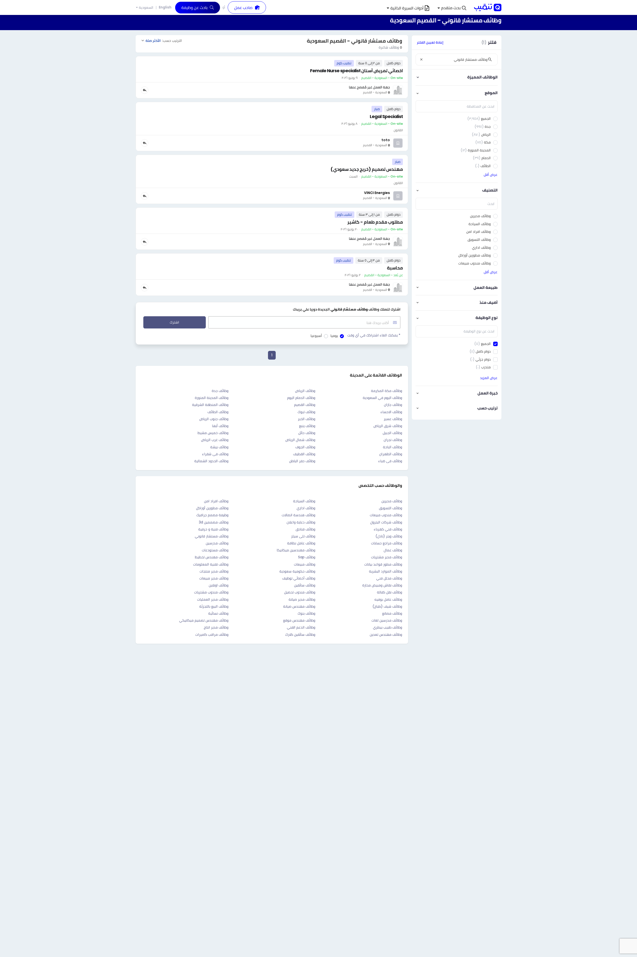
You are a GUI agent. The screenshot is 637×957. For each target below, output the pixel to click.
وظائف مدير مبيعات (213, 578)
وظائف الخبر (306, 418)
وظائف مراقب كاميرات (211, 634)
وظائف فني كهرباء (388, 529)
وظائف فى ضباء (390, 460)
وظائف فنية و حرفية (213, 529)
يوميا (334, 335)
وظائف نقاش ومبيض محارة (382, 585)
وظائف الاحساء (391, 411)
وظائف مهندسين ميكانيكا (296, 550)
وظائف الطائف (218, 411)
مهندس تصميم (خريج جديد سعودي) (366, 169)
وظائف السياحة (304, 501)
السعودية (146, 7)
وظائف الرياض (305, 390)
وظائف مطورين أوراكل (212, 508)
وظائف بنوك (306, 613)
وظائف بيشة (219, 447)
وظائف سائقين (304, 585)
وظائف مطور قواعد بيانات (383, 564)
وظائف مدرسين (217, 543)
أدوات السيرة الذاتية (407, 8)
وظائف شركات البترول (386, 522)
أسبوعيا (316, 335)
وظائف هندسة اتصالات (298, 514)
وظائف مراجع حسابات (386, 543)
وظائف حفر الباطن (302, 460)
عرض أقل (490, 174)
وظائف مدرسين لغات (387, 620)
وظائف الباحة (392, 447)
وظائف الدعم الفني (301, 627)
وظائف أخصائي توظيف (298, 578)
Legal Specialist (386, 116)
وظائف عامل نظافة (301, 543)
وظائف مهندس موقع (299, 620)
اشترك (174, 322)
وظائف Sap (306, 557)
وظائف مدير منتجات (214, 571)
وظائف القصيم (304, 404)
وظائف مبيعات (304, 564)
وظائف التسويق (390, 508)
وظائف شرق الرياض (387, 425)
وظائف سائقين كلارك (300, 634)
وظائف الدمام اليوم (301, 397)
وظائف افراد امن (216, 501)
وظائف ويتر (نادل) (388, 536)
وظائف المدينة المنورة (211, 397)
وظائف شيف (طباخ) (387, 606)
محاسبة (395, 268)
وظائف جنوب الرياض (213, 418)
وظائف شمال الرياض (300, 439)
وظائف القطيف (304, 453)
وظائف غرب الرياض (214, 439)
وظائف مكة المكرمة (386, 390)
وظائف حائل (306, 432)
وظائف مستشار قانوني (211, 536)
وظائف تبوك (306, 411)
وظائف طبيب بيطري (387, 627)
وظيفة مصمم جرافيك (212, 514)
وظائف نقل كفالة (389, 592)
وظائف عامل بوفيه (388, 599)
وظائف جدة (220, 390)
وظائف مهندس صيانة (299, 606)
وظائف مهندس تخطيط (211, 557)
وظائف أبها (220, 425)
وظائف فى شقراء (215, 453)
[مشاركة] (144, 90)
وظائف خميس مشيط (213, 432)
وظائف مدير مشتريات (386, 557)
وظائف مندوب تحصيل (299, 592)
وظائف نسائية (218, 613)
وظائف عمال (393, 550)
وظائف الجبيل (392, 432)
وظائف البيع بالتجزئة (213, 606)
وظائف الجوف (305, 447)
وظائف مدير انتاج (216, 627)
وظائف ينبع (307, 425)
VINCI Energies (377, 192)
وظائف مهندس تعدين (386, 634)
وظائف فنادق (305, 529)
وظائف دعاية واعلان (301, 522)
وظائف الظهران (390, 453)
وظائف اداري (306, 508)
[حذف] (421, 59)
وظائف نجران (393, 439)
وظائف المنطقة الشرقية (210, 404)
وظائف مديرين (391, 501)
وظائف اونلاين (218, 585)
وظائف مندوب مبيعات (386, 514)
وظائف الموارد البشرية (385, 571)
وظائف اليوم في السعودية (382, 397)
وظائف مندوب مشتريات (211, 592)
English (165, 7)
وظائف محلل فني (389, 578)
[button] (451, 8)
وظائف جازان (393, 404)
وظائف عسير (393, 418)
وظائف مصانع (392, 613)
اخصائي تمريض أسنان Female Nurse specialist (356, 70)
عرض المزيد (488, 377)
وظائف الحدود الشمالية (211, 460)
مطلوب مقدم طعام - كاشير (375, 222)
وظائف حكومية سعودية (297, 571)
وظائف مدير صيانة (302, 599)
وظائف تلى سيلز (303, 536)
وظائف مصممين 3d (213, 522)
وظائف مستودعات (215, 550)
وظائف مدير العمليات (212, 599)
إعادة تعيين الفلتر (430, 42)
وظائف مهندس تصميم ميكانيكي (203, 620)
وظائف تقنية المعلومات (210, 564)
